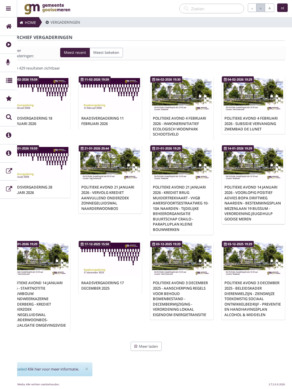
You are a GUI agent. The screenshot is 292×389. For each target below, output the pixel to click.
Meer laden (147, 346)
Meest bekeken (106, 52)
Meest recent (75, 52)
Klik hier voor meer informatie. (53, 369)
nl (282, 8)
